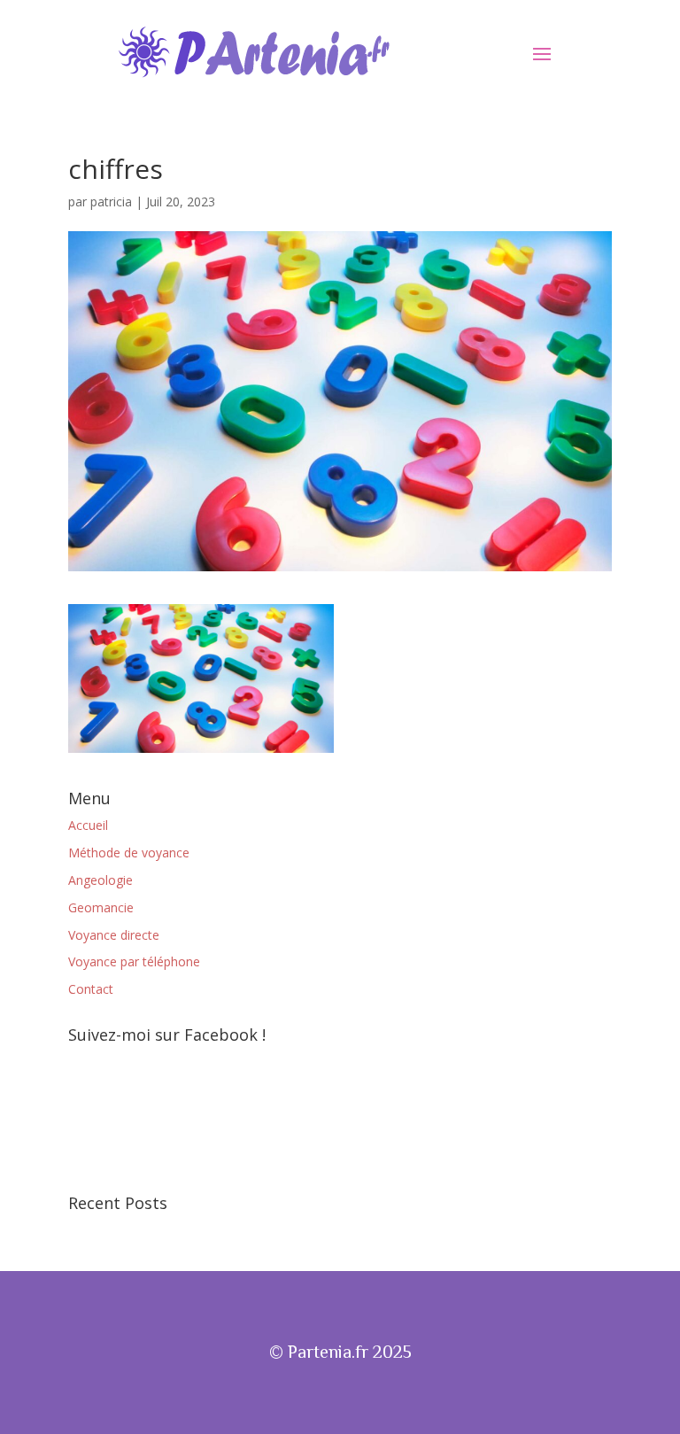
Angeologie (100, 880)
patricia (111, 201)
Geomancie (101, 907)
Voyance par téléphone (134, 961)
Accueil (88, 825)
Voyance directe (113, 934)
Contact (90, 989)
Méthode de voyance (128, 852)
